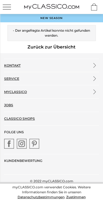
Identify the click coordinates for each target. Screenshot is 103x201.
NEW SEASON (51, 18)
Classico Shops (19, 118)
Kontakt (12, 65)
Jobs (8, 105)
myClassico (15, 92)
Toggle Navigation (7, 7)
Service (11, 79)
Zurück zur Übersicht (51, 47)
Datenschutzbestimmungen (41, 197)
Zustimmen (76, 197)
